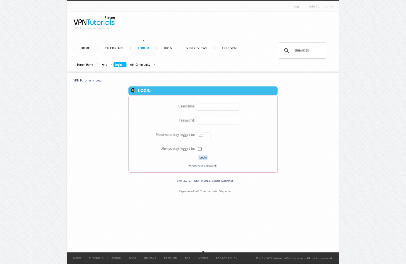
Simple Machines (222, 180)
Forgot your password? (203, 165)
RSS (187, 258)
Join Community (321, 6)
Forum (143, 48)
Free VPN (229, 48)
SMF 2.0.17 (184, 180)
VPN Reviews (196, 48)
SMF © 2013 (202, 180)
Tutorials (114, 48)
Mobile (203, 258)
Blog (168, 48)
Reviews (150, 258)
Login (298, 6)
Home (85, 48)
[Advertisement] (226, 27)
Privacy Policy (226, 258)
